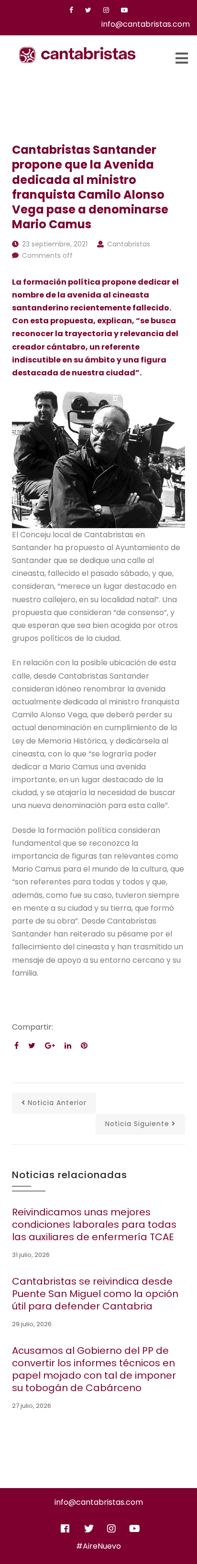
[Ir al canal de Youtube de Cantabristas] (133, 1524)
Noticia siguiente (137, 1123)
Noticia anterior (57, 1102)
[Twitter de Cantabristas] (88, 1524)
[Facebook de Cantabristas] (65, 1524)
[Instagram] (106, 10)
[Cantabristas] (77, 54)
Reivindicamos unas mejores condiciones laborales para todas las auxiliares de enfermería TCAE (94, 1224)
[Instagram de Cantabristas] (111, 1524)
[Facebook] (71, 10)
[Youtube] (124, 10)
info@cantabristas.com (145, 24)
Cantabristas (128, 244)
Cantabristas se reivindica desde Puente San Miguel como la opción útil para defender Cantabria (95, 1293)
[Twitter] (88, 10)
